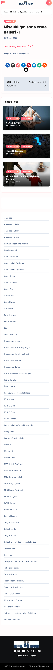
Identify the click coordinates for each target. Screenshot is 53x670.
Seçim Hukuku (10, 516)
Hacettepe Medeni (12, 360)
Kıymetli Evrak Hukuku (14, 438)
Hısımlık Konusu (14, 151)
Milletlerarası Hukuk (13, 477)
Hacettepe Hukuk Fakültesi (16, 354)
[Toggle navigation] (3, 2)
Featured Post (10, 321)
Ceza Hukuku (10, 302)
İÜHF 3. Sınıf (9, 412)
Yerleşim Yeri (13, 123)
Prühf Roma (9, 503)
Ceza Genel (9, 295)
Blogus (32, 666)
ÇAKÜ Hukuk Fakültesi (14, 269)
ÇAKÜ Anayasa (11, 256)
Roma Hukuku (10, 509)
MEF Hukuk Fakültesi (13, 464)
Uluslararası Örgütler (13, 600)
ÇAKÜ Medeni (10, 282)
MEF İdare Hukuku (12, 470)
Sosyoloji (8, 555)
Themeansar (43, 666)
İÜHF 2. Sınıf (9, 406)
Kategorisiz (9, 431)
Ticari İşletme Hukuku (14, 581)
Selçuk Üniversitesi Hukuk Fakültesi (20, 542)
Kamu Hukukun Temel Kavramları (19, 425)
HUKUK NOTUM (26, 651)
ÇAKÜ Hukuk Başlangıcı (15, 263)
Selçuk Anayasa (11, 522)
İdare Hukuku (10, 380)
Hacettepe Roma (12, 367)
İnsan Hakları (10, 386)
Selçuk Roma (10, 535)
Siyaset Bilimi (10, 548)
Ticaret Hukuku (11, 574)
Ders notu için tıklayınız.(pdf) (18, 46)
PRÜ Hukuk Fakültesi (13, 490)
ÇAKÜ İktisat (10, 276)
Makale (7, 444)
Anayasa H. (9, 218)
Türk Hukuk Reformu (13, 587)
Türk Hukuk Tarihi (12, 593)
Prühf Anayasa (11, 496)
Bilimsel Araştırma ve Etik (16, 243)
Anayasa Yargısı (11, 237)
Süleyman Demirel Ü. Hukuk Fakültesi (21, 561)
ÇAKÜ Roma (9, 289)
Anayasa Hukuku (12, 224)
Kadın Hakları (10, 418)
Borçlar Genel (10, 250)
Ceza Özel (8, 308)
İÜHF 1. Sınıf (13, 118)
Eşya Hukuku (10, 315)
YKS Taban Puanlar (12, 619)
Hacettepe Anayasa (13, 341)
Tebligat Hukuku (11, 568)
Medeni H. (10, 21)
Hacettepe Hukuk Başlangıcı (17, 347)
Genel (7, 328)
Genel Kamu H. (11, 334)
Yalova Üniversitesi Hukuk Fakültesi (20, 613)
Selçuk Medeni (11, 529)
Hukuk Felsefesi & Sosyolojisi (17, 373)
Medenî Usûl (9, 457)
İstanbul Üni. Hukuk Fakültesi (17, 393)
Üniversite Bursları (12, 606)
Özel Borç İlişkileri (12, 483)
